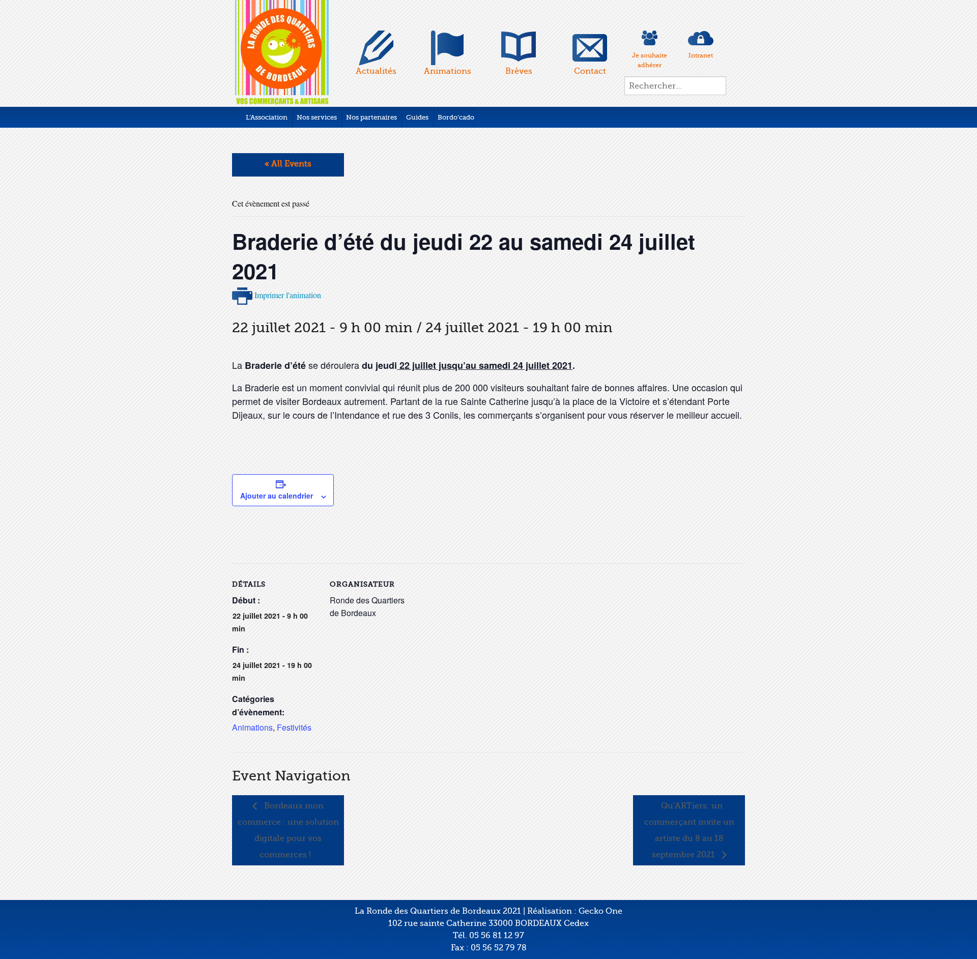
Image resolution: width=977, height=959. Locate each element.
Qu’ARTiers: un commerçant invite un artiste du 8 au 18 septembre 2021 (689, 830)
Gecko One (600, 911)
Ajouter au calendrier (276, 495)
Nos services (317, 117)
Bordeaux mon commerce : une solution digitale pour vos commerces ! (288, 830)
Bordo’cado (456, 117)
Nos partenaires (371, 117)
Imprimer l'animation (286, 294)
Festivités (294, 727)
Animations (252, 727)
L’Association (267, 117)
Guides (417, 117)
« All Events (288, 163)
